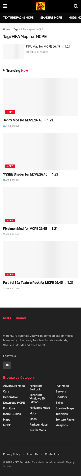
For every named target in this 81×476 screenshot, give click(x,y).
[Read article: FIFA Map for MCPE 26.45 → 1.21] (13, 51)
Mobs (33, 413)
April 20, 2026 (12, 234)
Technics (62, 414)
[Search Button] (76, 6)
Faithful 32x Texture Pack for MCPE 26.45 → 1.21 (38, 283)
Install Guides (12, 414)
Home (6, 29)
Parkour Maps (38, 424)
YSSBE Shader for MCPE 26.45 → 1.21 (30, 174)
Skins (59, 402)
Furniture (9, 408)
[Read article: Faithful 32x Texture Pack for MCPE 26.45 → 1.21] (40, 259)
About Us (32, 454)
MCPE (10, 112)
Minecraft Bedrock (35, 387)
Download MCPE (14, 402)
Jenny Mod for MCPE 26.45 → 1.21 (28, 120)
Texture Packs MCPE (18, 17)
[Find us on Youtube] (7, 365)
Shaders (61, 397)
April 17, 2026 (12, 126)
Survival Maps (65, 408)
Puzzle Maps (37, 430)
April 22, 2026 (12, 288)
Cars (6, 391)
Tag (16, 29)
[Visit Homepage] (40, 6)
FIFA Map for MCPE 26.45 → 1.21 (48, 46)
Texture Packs (65, 419)
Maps (6, 419)
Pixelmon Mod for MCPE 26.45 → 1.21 (30, 229)
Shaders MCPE (51, 17)
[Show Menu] (5, 6)
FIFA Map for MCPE (32, 29)
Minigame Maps (39, 407)
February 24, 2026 (38, 52)
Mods (33, 419)
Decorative (10, 397)
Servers (61, 391)
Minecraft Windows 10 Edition (37, 398)
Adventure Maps (14, 386)
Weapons (62, 425)
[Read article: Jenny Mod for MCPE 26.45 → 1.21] (40, 97)
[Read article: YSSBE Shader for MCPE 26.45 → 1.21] (40, 151)
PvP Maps (62, 386)
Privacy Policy (11, 454)
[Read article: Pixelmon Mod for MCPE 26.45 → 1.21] (40, 205)
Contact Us (52, 454)
